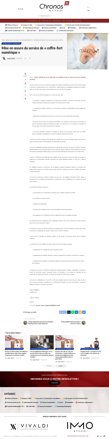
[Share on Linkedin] (25, 91)
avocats (38, 305)
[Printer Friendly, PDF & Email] (34, 297)
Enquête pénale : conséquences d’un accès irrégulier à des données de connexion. (90, 353)
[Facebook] (18, 9)
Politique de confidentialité (73, 435)
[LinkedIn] (22, 9)
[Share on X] (25, 83)
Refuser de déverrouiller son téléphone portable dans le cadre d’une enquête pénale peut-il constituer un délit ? (16, 353)
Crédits (87, 435)
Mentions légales (82, 435)
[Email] (25, 95)
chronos (43, 305)
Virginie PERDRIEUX (50, 305)
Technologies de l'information (11, 43)
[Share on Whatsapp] (25, 87)
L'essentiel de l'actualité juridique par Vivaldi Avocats (54, 20)
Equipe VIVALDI (11, 58)
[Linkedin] (104, 436)
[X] (20, 9)
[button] (88, 10)
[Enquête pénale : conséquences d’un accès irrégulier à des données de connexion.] (92, 342)
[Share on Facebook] (25, 79)
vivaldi (58, 305)
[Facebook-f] (101, 436)
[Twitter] (97, 436)
